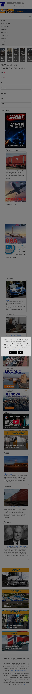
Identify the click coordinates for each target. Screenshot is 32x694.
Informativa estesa (17, 350)
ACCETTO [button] (13, 352)
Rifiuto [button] (20, 352)
